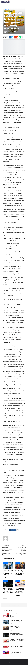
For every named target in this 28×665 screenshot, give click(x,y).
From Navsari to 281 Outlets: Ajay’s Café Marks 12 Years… (17, 645)
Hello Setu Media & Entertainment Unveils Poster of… (17, 628)
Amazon (19, 335)
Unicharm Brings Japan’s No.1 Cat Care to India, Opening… (17, 640)
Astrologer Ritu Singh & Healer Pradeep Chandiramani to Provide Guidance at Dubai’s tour (21, 551)
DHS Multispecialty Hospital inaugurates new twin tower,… (17, 621)
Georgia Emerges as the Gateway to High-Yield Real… (17, 634)
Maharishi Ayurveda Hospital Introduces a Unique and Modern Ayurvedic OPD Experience (7, 551)
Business (7, 9)
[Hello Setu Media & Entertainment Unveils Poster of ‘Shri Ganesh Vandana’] (20, 565)
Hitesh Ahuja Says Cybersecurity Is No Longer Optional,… (16, 615)
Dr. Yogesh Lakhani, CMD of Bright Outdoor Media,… (16, 651)
